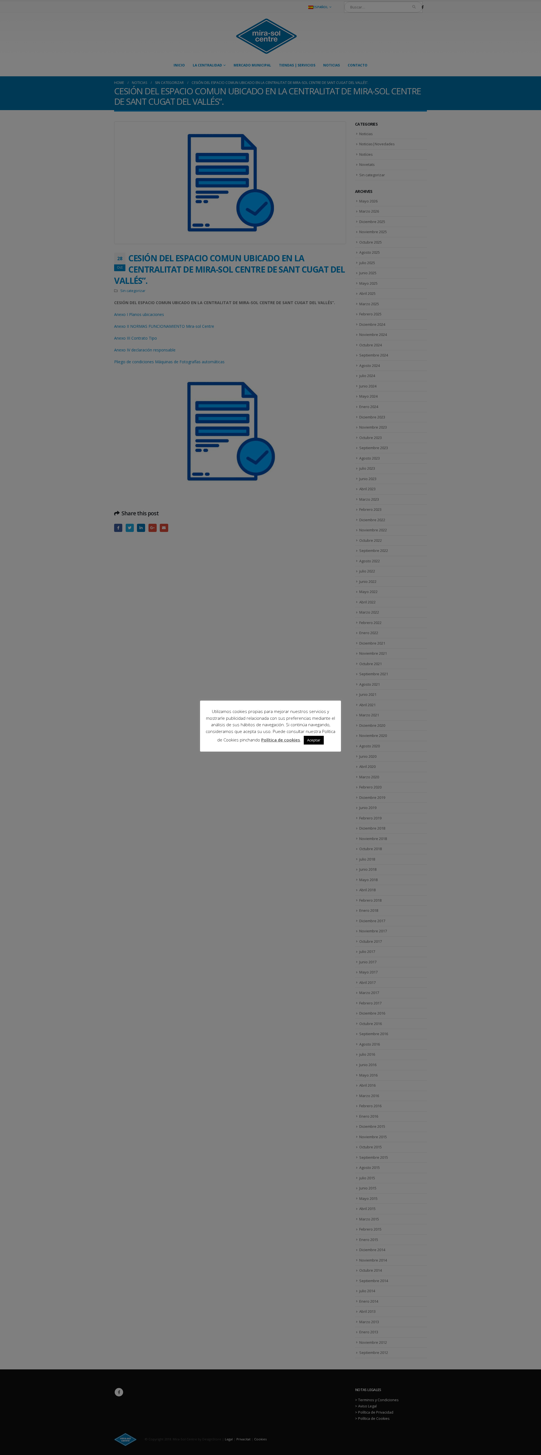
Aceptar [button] (313, 740)
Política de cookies (280, 740)
